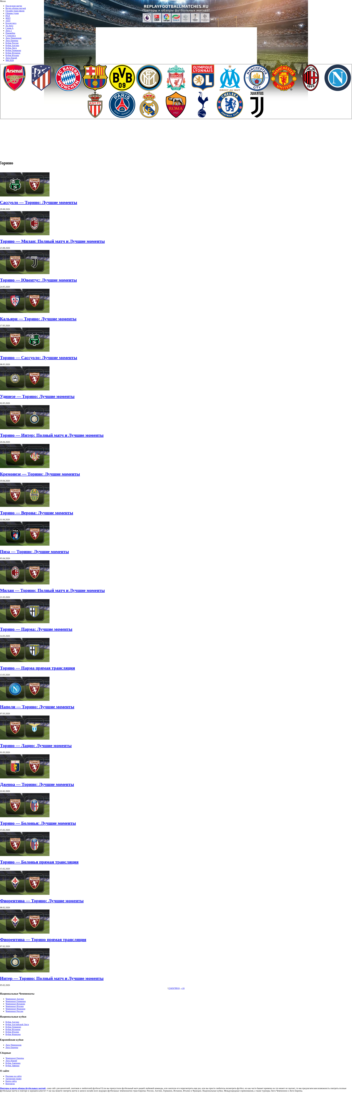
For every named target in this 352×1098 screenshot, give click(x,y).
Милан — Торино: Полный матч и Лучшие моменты (52, 590)
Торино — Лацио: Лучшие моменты (36, 745)
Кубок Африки (12, 1065)
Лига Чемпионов (13, 38)
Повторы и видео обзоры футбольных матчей (23, 1088)
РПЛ (8, 16)
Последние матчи (14, 6)
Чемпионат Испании (15, 1004)
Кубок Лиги (11, 48)
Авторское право (13, 1079)
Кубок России (12, 43)
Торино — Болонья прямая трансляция (39, 861)
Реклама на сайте (14, 1076)
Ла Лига (9, 25)
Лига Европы (12, 40)
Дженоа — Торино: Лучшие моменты (37, 784)
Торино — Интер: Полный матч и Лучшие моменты (52, 435)
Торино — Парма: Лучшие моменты (36, 629)
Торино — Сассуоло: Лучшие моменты (38, 357)
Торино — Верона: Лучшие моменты (36, 512)
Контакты (10, 1083)
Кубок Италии (12, 55)
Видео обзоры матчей (16, 8)
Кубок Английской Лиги (17, 1024)
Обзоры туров (12, 13)
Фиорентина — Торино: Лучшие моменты (42, 900)
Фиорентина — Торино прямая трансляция (43, 939)
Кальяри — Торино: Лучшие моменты (38, 318)
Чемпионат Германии (16, 1001)
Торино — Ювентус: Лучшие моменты (38, 279)
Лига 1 (9, 30)
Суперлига (11, 35)
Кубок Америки (13, 1063)
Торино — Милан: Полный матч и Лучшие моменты (52, 241)
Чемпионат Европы (15, 1058)
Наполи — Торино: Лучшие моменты (37, 706)
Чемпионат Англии (15, 999)
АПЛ (8, 21)
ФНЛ (8, 18)
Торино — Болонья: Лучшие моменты (38, 823)
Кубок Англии (12, 45)
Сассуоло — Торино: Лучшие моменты (38, 202)
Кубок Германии (13, 50)
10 (178, 988)
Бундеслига (11, 23)
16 (183, 988)
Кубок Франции (13, 1034)
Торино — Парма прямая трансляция (37, 667)
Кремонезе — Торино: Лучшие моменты (40, 473)
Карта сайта (11, 1081)
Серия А (9, 28)
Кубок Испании (13, 53)
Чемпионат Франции (15, 1009)
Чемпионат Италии (15, 1006)
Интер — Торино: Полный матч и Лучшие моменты (52, 978)
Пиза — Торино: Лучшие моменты (34, 551)
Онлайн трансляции (15, 11)
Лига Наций (11, 58)
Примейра (10, 33)
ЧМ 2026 (10, 60)
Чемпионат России (14, 1011)
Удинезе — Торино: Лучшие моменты (37, 396)
